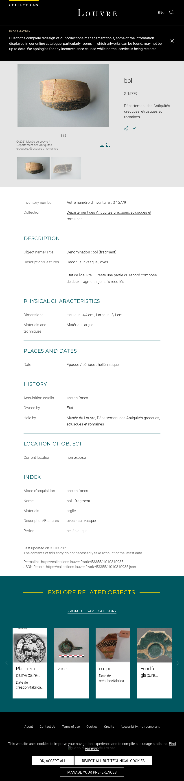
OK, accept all (52, 761)
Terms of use (71, 726)
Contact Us (47, 726)
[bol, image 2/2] (65, 168)
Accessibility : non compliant (140, 726)
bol (69, 501)
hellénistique (77, 530)
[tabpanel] (92, 663)
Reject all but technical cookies (113, 761)
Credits (109, 726)
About (28, 726)
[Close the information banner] (172, 41)
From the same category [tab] (92, 611)
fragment (82, 501)
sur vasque (87, 520)
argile (71, 510)
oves (71, 520)
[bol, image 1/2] (33, 168)
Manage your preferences (92, 772)
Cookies (91, 726)
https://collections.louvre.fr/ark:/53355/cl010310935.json (91, 567)
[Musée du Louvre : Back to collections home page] (97, 12)
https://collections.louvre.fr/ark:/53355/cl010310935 (82, 562)
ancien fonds (77, 490)
